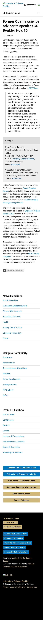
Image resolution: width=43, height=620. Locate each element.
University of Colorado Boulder (16, 581)
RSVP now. (16, 178)
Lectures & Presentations (15, 270)
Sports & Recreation (11, 447)
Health (5, 322)
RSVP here (33, 88)
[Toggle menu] (38, 13)
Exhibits (6, 425)
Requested (15, 164)
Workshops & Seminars (12, 452)
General (6, 431)
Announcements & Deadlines (15, 368)
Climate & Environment (12, 311)
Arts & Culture (8, 414)
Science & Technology (12, 333)
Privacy (5, 587)
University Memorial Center (23, 159)
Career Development (11, 379)
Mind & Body (8, 390)
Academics (7, 357)
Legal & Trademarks (17, 587)
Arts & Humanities (10, 300)
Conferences (8, 420)
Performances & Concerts (13, 441)
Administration (9, 363)
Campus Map (32, 587)
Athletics (6, 373)
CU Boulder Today (11, 13)
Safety (5, 395)
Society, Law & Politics (12, 327)
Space (5, 338)
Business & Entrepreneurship (15, 306)
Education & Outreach (12, 316)
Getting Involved (9, 384)
